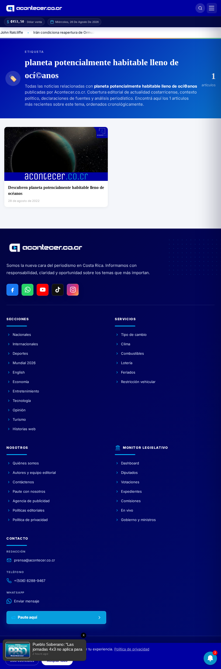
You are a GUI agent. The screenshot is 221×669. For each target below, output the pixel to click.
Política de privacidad (131, 649)
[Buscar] (200, 8)
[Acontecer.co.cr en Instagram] (73, 290)
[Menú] (212, 8)
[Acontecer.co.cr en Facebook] (12, 290)
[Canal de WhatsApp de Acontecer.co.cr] (27, 290)
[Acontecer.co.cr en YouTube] (43, 290)
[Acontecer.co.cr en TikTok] (58, 290)
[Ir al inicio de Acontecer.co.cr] (45, 248)
